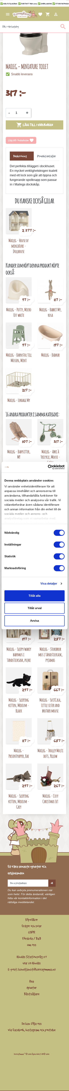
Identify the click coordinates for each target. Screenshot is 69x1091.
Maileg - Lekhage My (18, 400)
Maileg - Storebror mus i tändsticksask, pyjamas (50, 654)
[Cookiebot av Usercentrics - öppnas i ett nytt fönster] (49, 467)
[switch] (59, 545)
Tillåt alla (34, 595)
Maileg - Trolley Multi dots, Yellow (50, 753)
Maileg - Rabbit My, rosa (50, 312)
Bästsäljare (31, 994)
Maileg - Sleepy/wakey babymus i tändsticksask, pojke (19, 654)
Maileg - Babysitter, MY (18, 454)
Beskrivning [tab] (20, 156)
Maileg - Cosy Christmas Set (50, 798)
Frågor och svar (32, 926)
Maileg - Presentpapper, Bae (19, 753)
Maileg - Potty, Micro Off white (18, 312)
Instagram (32, 1030)
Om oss (31, 945)
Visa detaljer (48, 583)
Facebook (18, 1030)
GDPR (31, 932)
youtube (50, 1030)
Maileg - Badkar (50, 355)
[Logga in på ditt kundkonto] (51, 14)
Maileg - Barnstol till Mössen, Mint (19, 357)
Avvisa (34, 620)
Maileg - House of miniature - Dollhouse (19, 246)
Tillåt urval (35, 608)
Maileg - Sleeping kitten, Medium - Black (18, 705)
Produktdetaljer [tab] (46, 156)
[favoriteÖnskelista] (35, 14)
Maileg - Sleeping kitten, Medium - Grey (18, 801)
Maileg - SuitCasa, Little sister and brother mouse (50, 705)
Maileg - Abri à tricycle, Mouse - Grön (50, 457)
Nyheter (32, 988)
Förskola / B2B (31, 938)
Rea (31, 981)
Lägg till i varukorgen (34, 125)
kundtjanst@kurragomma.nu (37, 969)
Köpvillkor (31, 920)
